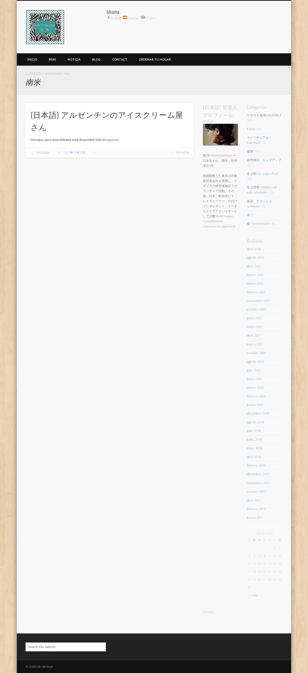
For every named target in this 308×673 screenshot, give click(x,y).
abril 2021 (254, 335)
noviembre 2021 (258, 301)
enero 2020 (255, 405)
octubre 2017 (256, 491)
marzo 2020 (255, 387)
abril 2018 (254, 457)
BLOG (96, 59)
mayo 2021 (254, 326)
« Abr (254, 595)
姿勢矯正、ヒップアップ (264, 160)
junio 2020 (254, 379)
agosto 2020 (255, 361)
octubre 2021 (256, 309)
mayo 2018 (254, 448)
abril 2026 (254, 249)
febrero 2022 (256, 292)
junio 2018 (254, 439)
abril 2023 (254, 266)
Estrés (251, 129)
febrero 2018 (256, 465)
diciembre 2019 (258, 413)
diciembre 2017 (258, 474)
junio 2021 (254, 318)
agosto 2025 (255, 257)
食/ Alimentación (258, 223)
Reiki (52, 59)
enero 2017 (255, 517)
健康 (250, 151)
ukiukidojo (42, 152)
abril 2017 (254, 500)
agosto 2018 (255, 422)
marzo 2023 (255, 275)
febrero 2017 (256, 509)
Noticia (74, 59)
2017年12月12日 (75, 152)
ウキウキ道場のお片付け (264, 115)
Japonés (113, 139)
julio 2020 (253, 370)
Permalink (182, 152)
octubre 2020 (256, 353)
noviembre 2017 (258, 483)
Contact (119, 59)
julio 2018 (253, 431)
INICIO (32, 59)
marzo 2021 (255, 344)
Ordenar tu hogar (155, 59)
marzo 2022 (255, 283)
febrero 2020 (256, 396)
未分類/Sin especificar (262, 173)
